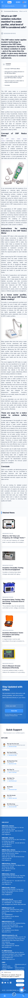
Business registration (7, 967)
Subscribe (14, 711)
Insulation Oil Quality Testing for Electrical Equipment (12, 569)
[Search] (24, 6)
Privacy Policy (14, 715)
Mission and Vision (19, 967)
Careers (4, 969)
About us (4, 964)
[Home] (1, 11)
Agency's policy (6, 966)
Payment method (19, 969)
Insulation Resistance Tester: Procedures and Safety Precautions (13, 634)
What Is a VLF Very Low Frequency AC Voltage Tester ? (13, 537)
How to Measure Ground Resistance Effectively (11, 667)
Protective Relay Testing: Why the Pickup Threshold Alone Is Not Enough (13, 601)
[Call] (14, 995)
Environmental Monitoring (11, 11)
